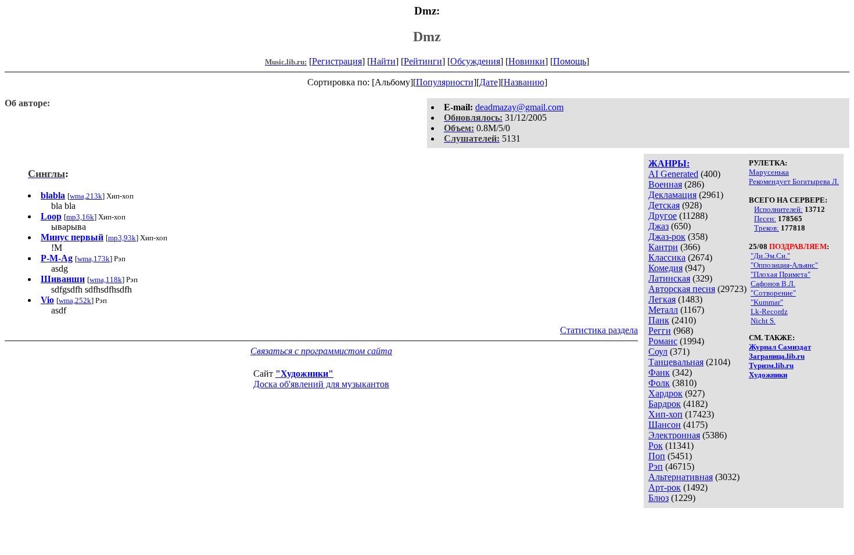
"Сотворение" (773, 293)
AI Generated (673, 174)
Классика (667, 257)
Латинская (669, 278)
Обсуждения (475, 61)
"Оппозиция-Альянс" (784, 265)
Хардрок (665, 393)
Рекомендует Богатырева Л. (794, 181)
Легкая (662, 299)
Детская (664, 205)
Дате (488, 82)
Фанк (659, 372)
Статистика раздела (599, 330)
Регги (659, 331)
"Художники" (304, 374)
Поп (656, 456)
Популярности (444, 82)
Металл (663, 310)
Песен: (765, 218)
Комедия (665, 268)
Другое (662, 216)
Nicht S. (763, 320)
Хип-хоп (665, 414)
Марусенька (769, 172)
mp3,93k (122, 237)
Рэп (655, 466)
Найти (383, 61)
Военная (665, 184)
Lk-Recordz (769, 311)
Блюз (658, 498)
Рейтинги (423, 61)
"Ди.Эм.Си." (770, 255)
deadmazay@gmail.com (519, 107)
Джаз (658, 226)
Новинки (526, 61)
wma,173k (93, 258)
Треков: (766, 228)
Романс (662, 341)
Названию (524, 82)
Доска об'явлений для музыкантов (321, 384)
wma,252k (75, 300)
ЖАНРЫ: (669, 163)
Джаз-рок (667, 237)
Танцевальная (676, 362)
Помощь (569, 61)
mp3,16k (80, 216)
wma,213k (86, 196)
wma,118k (105, 279)
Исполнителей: (778, 209)
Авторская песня (681, 289)
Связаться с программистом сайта (321, 351)
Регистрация (337, 61)
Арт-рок (664, 487)
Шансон (664, 425)
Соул (658, 351)
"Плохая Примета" (780, 274)
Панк (658, 320)
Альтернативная (680, 477)
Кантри (663, 247)
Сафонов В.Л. (773, 283)
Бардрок (664, 404)
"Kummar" (767, 302)
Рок (655, 446)
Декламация (672, 195)
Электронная (674, 435)
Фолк (659, 383)
